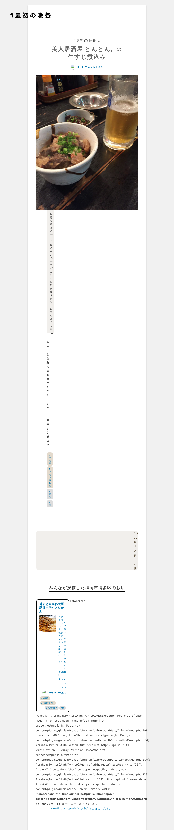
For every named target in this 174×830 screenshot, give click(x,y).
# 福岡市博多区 (50, 477)
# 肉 (50, 503)
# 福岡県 (50, 459)
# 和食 (50, 494)
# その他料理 (51, 708)
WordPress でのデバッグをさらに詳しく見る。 (81, 808)
